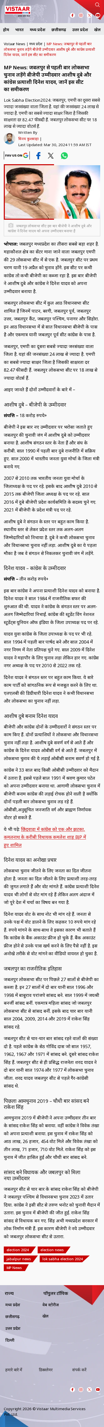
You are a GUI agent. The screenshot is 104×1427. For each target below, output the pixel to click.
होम (6, 29)
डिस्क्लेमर (46, 1370)
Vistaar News (14, 43)
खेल (97, 29)
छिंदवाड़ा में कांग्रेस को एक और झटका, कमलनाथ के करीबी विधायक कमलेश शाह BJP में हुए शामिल (45, 837)
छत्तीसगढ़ (58, 29)
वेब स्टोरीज (50, 1304)
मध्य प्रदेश (37, 29)
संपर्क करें (79, 1370)
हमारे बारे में (13, 1370)
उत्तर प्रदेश (80, 29)
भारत (19, 29)
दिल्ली (9, 1340)
